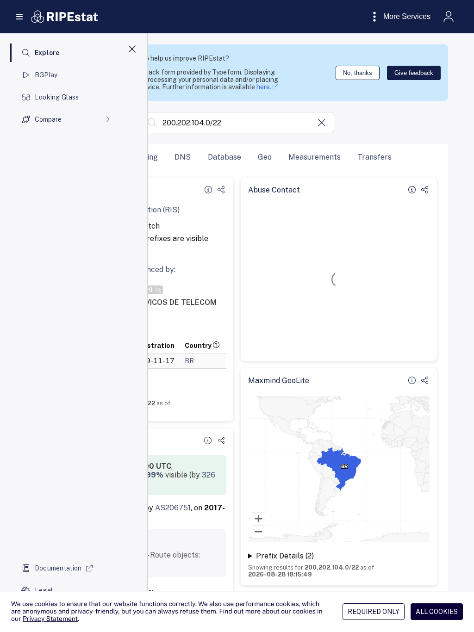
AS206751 (173, 507)
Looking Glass (57, 97)
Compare (48, 119)
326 (208, 475)
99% (154, 475)
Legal (44, 590)
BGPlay (46, 75)
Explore (47, 52)
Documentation (58, 568)
